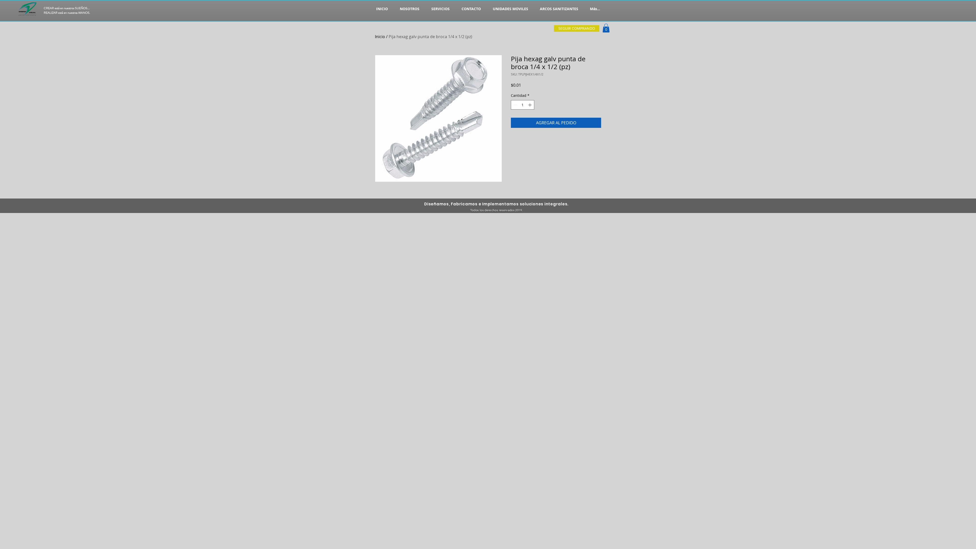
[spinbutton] (522, 104)
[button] (606, 28)
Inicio (380, 36)
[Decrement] (515, 104)
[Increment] (530, 104)
